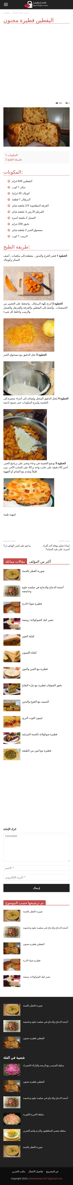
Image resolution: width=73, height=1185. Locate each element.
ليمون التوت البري (32, 718)
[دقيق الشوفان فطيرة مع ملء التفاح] (11, 689)
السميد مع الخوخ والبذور (35, 701)
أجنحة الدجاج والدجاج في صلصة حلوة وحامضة (45, 927)
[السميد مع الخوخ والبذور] (11, 705)
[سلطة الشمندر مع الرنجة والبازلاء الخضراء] (11, 1070)
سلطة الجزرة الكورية (33, 1114)
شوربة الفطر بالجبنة (33, 571)
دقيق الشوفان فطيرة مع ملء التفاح (42, 685)
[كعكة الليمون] (11, 656)
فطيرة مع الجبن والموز (35, 669)
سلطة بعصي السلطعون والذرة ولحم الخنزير (44, 1130)
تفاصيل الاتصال (35, 1171)
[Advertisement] (36, 61)
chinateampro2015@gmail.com (45, 1178)
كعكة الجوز (28, 636)
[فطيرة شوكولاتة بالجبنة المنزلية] (11, 738)
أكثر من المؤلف (40, 561)
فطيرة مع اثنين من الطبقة (36, 750)
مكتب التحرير (18, 1171)
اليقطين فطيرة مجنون (33, 944)
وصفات (6, 12)
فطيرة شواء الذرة (32, 603)
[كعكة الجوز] (11, 640)
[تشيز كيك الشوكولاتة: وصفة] (11, 624)
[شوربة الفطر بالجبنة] (11, 575)
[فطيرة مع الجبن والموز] (11, 673)
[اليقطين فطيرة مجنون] (11, 948)
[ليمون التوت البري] (11, 722)
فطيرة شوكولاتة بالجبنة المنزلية (39, 734)
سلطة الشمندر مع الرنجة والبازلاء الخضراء (43, 1065)
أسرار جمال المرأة (21, 12)
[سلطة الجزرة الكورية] (11, 1119)
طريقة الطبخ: (13, 159)
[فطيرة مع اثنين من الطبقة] (11, 754)
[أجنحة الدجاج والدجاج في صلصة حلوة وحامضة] (11, 591)
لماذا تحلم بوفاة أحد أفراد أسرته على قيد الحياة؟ (56, 547)
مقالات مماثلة (15, 561)
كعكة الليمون (29, 652)
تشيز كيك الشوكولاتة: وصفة (37, 620)
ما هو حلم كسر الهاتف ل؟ (17, 545)
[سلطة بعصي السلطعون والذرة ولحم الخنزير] (11, 1135)
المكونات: (11, 155)
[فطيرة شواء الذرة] (11, 607)
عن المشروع (52, 1171)
